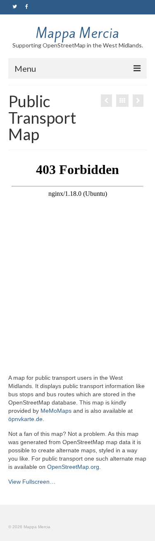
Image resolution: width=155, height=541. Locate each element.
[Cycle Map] (138, 100)
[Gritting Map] (106, 100)
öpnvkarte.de (25, 419)
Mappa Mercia (77, 33)
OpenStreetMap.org (73, 466)
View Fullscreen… (31, 481)
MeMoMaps (56, 410)
